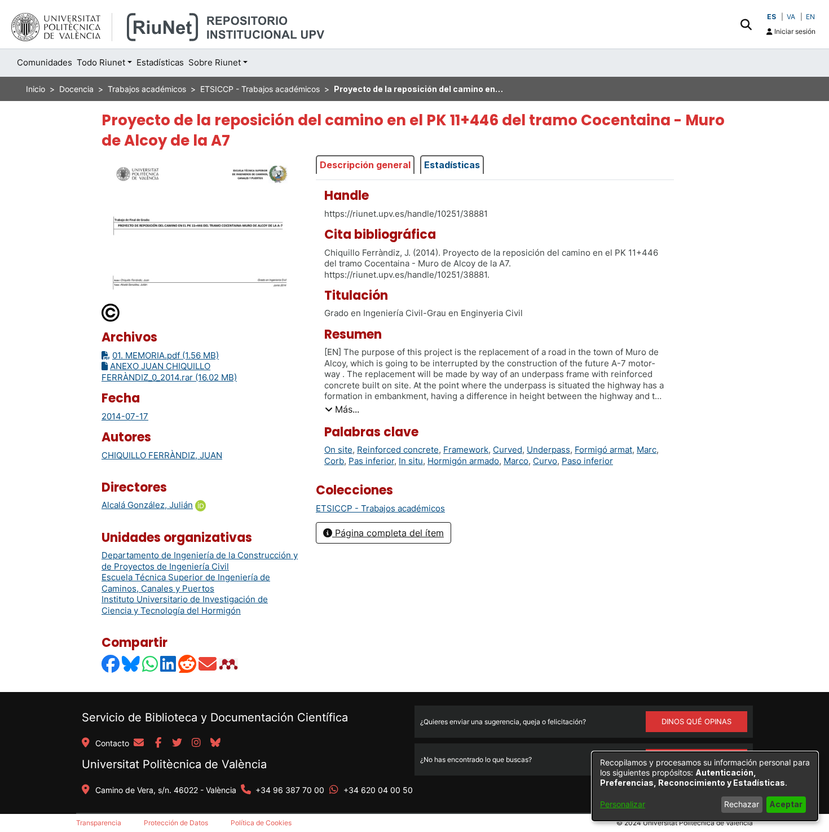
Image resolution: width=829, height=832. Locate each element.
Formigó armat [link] (603, 449)
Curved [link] (507, 449)
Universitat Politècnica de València (174, 764)
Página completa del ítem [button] (388, 532)
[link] (380, 508)
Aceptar (785, 804)
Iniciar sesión (794, 31)
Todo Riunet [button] (101, 62)
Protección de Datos (176, 822)
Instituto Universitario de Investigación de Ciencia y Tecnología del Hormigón (185, 605)
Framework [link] (465, 449)
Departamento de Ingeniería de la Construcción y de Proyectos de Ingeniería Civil (200, 561)
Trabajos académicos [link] (147, 89)
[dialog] (705, 786)
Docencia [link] (76, 89)
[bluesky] (215, 743)
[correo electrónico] (138, 743)
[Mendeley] (229, 663)
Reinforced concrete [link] (398, 449)
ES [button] (771, 16)
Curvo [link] (545, 461)
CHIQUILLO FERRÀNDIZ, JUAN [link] (162, 455)
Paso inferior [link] (587, 461)
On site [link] (338, 449)
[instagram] (196, 743)
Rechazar (741, 804)
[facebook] (157, 743)
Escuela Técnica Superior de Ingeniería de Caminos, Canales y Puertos (186, 583)
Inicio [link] (35, 89)
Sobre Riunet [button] (214, 62)
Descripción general (365, 164)
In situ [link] (411, 461)
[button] (746, 24)
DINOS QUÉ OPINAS (696, 721)
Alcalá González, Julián (147, 505)
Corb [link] (334, 461)
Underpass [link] (548, 449)
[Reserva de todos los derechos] (111, 312)
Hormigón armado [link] (463, 461)
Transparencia (98, 822)
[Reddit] (187, 663)
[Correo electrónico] (208, 663)
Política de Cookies (261, 822)
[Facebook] (111, 663)
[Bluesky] (131, 663)
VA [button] (791, 16)
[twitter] (177, 743)
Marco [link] (516, 461)
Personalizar (622, 804)
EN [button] (810, 16)
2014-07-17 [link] (125, 416)
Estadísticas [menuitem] (160, 62)
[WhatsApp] (150, 663)
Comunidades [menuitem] (44, 62)
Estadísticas (452, 164)
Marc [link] (646, 449)
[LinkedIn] (168, 663)
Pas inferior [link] (371, 461)
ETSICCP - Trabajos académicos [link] (260, 89)
